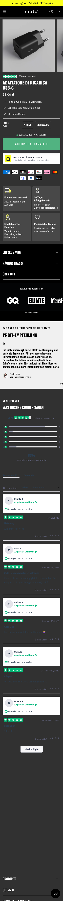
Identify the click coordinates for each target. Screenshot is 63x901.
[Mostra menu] (4, 11)
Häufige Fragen (13, 263)
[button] (31, 426)
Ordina (25, 487)
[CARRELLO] (58, 11)
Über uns (9, 274)
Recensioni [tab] (11, 476)
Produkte (9, 878)
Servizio (8, 889)
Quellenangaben (31, 312)
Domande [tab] (29, 476)
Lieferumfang (12, 252)
